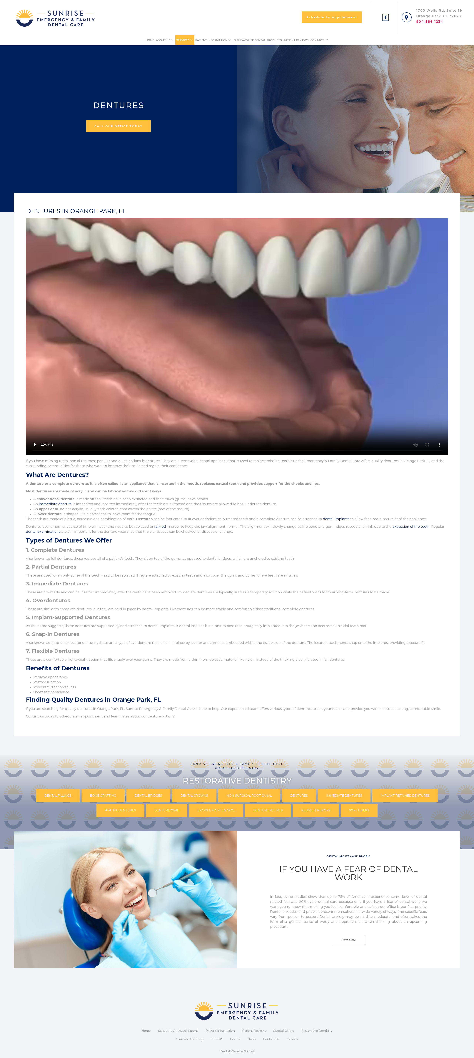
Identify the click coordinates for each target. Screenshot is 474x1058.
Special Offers (283, 1030)
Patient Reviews (296, 40)
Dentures (299, 795)
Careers (292, 1039)
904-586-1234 (429, 22)
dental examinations (43, 532)
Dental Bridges (148, 795)
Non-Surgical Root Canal (249, 795)
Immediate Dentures (344, 795)
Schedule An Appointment (178, 1030)
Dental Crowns (194, 795)
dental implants (336, 519)
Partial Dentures (120, 810)
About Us (163, 40)
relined (160, 527)
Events (235, 1039)
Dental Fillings (58, 795)
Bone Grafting (103, 795)
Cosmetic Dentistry (190, 1039)
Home (150, 40)
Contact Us (319, 40)
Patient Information (211, 40)
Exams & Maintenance (216, 810)
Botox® (217, 1039)
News (252, 1039)
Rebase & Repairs (316, 810)
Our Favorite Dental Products (257, 40)
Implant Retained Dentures (405, 795)
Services (182, 40)
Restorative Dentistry (316, 1030)
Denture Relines (268, 810)
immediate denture (55, 504)
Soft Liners (359, 810)
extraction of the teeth (411, 527)
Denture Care (166, 810)
